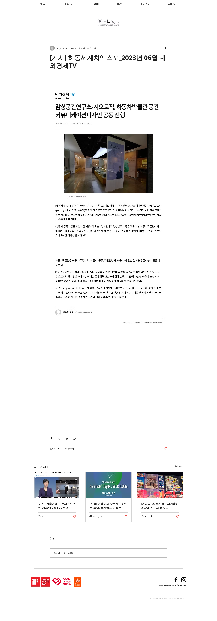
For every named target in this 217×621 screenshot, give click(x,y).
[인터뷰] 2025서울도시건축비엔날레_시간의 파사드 (160, 506)
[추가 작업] (165, 48)
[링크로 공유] (74, 438)
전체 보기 (178, 466)
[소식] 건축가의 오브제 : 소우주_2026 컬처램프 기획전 (108, 506)
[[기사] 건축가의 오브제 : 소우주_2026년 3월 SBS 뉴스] (57, 485)
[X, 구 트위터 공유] (59, 438)
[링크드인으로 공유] (66, 438)
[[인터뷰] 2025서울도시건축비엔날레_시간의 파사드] (160, 485)
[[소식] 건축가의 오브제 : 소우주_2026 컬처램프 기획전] (109, 485)
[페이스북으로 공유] (51, 438)
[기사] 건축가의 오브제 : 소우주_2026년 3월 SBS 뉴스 (56, 506)
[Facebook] (176, 579)
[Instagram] (183, 579)
